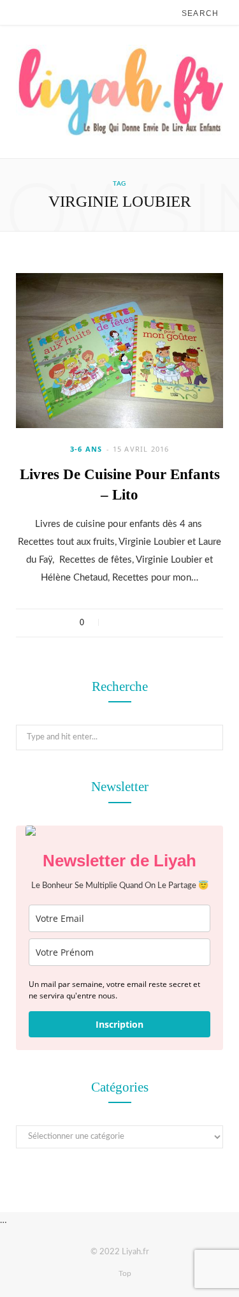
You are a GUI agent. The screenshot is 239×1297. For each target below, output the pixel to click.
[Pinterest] (149, 622)
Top (124, 1273)
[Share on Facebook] (116, 622)
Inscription (119, 1024)
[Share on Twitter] (132, 622)
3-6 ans (86, 449)
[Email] (166, 622)
